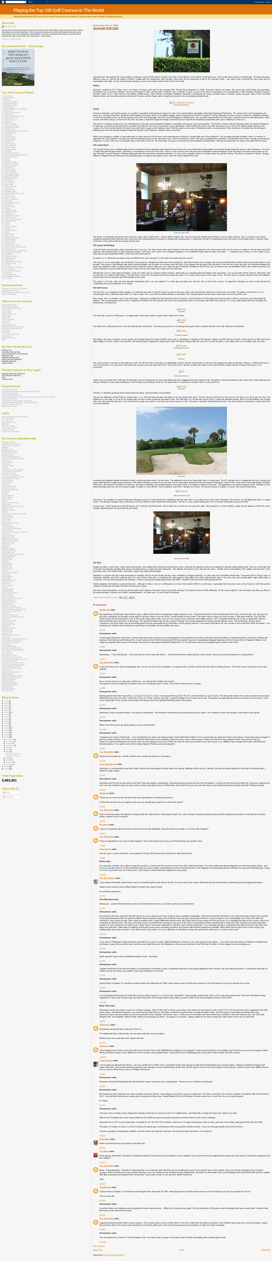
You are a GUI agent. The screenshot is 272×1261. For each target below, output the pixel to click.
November (10, 741)
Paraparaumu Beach (10, 573)
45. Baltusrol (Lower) (10, 177)
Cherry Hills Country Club (12, 471)
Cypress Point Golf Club (11, 395)
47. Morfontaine (8, 181)
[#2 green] (181, 309)
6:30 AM (102, 858)
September (10, 745)
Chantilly (5, 468)
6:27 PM (102, 908)
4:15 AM (102, 833)
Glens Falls (6, 317)
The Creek (6, 652)
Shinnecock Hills (8, 624)
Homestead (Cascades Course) (14, 514)
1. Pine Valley (7, 96)
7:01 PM (102, 821)
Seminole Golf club (9, 620)
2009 (6, 735)
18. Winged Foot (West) (11, 127)
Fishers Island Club (9, 406)
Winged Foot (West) (9, 685)
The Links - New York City (12, 404)
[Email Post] (120, 597)
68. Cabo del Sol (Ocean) (11, 219)
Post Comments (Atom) (114, 1255)
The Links (5, 323)
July (7, 747)
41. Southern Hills (9, 169)
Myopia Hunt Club (9, 325)
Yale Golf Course (8, 688)
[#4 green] (181, 320)
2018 (6, 714)
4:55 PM (102, 775)
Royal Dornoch (7, 595)
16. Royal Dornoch (9, 123)
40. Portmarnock (8, 168)
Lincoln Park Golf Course (11, 528)
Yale (3, 340)
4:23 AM (102, 845)
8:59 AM (102, 646)
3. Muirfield (6, 100)
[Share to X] (128, 597)
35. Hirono (6, 158)
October (9, 743)
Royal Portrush (7, 604)
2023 (6, 705)
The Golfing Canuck (9, 428)
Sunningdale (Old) (9, 646)
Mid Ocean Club (8, 543)
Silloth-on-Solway (8, 628)
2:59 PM (102, 630)
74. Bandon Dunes (9, 230)
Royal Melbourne (8, 600)
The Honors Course (9, 655)
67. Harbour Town (9, 217)
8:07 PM (102, 975)
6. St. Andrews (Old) (9, 105)
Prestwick (5, 584)
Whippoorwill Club (9, 338)
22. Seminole (7, 135)
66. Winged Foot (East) (10, 216)
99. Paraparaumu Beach (11, 276)
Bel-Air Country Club (10, 306)
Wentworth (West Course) (12, 677)
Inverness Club (7, 517)
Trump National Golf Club (11, 666)
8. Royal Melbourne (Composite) (14, 109)
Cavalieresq (105, 1187)
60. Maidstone (7, 204)
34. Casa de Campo (9, 157)
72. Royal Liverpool (9, 227)
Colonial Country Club (10, 475)
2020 (6, 710)
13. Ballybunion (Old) (10, 118)
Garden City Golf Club (10, 503)
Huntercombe (7, 515)
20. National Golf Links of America (15, 131)
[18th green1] (182, 491)
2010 (6, 732)
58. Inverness (7, 201)
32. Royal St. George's (10, 153)
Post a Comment (99, 1246)
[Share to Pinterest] (133, 597)
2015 (6, 721)
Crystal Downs (7, 480)
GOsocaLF (104, 1025)
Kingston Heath (8, 526)
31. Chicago (6, 151)
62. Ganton (6, 208)
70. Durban (6, 223)
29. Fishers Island (8, 147)
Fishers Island (7, 497)
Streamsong (6, 336)
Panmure (5, 571)
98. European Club (9, 274)
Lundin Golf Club (8, 536)
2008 (6, 737)
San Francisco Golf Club (11, 611)
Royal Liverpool (8, 596)
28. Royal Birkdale (9, 146)
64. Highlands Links (9, 212)
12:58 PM (102, 934)
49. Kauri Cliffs (7, 184)
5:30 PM (102, 1021)
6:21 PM (102, 1105)
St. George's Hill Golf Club (12, 641)
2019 (6, 712)
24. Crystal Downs (9, 138)
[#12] (181, 371)
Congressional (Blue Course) (13, 477)
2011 (6, 730)
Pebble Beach (7, 576)
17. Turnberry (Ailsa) (10, 125)
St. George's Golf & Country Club (14, 639)
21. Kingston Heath (9, 133)
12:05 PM (102, 1242)
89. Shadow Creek (9, 258)
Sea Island (6, 330)
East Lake (5, 492)
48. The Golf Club (8, 182)
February (9, 762)
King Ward (104, 1139)
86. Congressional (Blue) (11, 252)
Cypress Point (7, 482)
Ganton (5, 501)
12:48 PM (102, 1057)
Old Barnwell (7, 565)
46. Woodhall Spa (9, 179)
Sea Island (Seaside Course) (13, 617)
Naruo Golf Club (8, 552)
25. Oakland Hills (8, 140)
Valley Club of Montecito (11, 672)
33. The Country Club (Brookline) (14, 155)
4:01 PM (102, 760)
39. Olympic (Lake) (9, 166)
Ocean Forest (7, 563)
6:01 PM (102, 1215)
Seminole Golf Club (105, 28)
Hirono (4, 512)
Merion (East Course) (10, 541)
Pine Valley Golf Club (10, 393)
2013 (6, 726)
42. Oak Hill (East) (9, 171)
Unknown (104, 1046)
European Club (8, 495)
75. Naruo (5, 232)
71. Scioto (5, 225)
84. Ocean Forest (8, 249)
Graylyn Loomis (8, 429)
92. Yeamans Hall (8, 263)
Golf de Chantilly (8, 319)
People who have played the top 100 (16, 292)
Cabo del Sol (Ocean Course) (13, 458)
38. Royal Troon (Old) (10, 164)
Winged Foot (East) (9, 683)
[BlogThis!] (125, 597)
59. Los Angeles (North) (11, 203)
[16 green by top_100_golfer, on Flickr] (181, 474)
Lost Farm (5, 534)
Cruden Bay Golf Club (10, 479)
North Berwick (7, 558)
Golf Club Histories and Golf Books (15, 417)
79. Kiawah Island (9, 239)
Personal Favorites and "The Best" (15, 289)
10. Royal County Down (11, 112)
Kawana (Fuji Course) (10, 523)
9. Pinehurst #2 (7, 111)
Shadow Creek (7, 622)
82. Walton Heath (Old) (10, 245)
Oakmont (5, 561)
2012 (6, 728)
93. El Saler (6, 265)
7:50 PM (102, 688)
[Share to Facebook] (130, 597)
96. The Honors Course (11, 271)
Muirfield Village (8, 549)
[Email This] (122, 597)
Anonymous (105, 849)
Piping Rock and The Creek (12, 327)
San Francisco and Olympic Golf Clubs (16, 401)
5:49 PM (102, 1200)
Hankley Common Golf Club (12, 506)
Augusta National (8, 442)
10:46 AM (102, 1002)
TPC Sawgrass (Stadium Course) (14, 659)
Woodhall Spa (7, 687)
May (7, 751)
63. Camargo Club (9, 210)
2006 (6, 769)
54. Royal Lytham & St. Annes (13, 193)
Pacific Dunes (7, 569)
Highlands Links (8, 510)
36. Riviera (6, 160)
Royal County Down (9, 593)
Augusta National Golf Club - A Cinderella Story (20, 402)
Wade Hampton (8, 674)
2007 (6, 766)
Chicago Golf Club (9, 473)
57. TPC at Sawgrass (10, 199)
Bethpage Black (8, 455)
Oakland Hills (7, 560)
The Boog (104, 1151)
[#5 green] (181, 331)
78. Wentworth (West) (10, 238)
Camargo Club (7, 462)
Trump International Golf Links (13, 665)
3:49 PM (102, 1184)
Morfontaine (6, 545)
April (7, 758)
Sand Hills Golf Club (9, 390)
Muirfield (5, 547)
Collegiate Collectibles (10, 431)
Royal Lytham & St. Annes (12, 598)
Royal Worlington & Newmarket (14, 609)
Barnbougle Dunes (9, 305)
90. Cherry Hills (8, 260)
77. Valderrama (8, 236)
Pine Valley (6, 578)
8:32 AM (102, 1162)
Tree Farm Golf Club (9, 661)
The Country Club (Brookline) (13, 650)
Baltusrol (5, 447)
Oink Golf (5, 424)
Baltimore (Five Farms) (10, 445)
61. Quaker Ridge (8, 206)
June (8, 750)
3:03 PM (102, 1042)
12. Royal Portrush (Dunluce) (13, 116)
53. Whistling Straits (9, 192)
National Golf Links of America (13, 554)
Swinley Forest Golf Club (11, 648)
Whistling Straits (8, 681)
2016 (6, 719)
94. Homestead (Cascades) (12, 267)
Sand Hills (6, 613)
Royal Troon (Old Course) (12, 607)
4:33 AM (102, 1135)
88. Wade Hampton (9, 256)
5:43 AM (102, 961)
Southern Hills (7, 631)
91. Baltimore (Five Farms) (12, 262)
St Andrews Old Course (11, 635)
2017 (6, 717)
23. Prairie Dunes (8, 136)
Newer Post (98, 1250)
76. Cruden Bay (8, 234)
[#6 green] (181, 354)
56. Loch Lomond (8, 197)
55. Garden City (8, 195)
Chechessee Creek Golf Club (13, 469)
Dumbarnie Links (8, 488)
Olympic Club (7, 567)
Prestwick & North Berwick (12, 329)
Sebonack (6, 332)
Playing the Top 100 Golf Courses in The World (59, 10)
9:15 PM (102, 705)
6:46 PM (102, 1148)
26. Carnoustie (7, 142)
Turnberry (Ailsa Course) (11, 668)
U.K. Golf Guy (7, 420)
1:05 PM (102, 717)
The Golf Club (7, 654)
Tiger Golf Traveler (9, 422)
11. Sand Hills (7, 114)
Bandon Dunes (7, 449)
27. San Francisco (9, 144)
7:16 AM (102, 659)
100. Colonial (7, 278)
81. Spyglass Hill (8, 243)
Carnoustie (6, 464)
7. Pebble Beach (8, 107)
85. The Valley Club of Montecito (14, 250)
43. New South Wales (10, 173)
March (8, 760)
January (9, 764)
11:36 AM (102, 789)
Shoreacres (6, 626)
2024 (6, 703)
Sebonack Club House (13, 754)
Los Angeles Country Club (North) (15, 532)
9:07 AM (102, 748)
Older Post (265, 1250)
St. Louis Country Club (10, 334)
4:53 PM (102, 673)
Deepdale (5, 484)
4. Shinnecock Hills (9, 101)
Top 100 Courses (8, 426)
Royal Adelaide (8, 589)
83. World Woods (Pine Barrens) (14, 247)
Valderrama (6, 670)
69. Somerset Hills (9, 221)
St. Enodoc (6, 637)
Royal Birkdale (7, 591)
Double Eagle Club (9, 314)
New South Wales (9, 556)
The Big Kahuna (107, 878)
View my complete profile (11, 39)
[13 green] (181, 386)
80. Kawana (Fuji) (8, 241)
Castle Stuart (7, 312)
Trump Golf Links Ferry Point (13, 663)
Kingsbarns (6, 525)
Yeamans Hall (7, 690)
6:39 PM (102, 806)
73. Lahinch (6, 228)
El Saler (5, 493)
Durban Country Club (10, 490)
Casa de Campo (8, 466)
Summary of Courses (10, 290)
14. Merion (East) (8, 120)
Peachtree (6, 574)
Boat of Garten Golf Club (11, 308)
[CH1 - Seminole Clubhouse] (181, 102)
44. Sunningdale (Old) (10, 175)
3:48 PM (102, 987)
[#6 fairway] (181, 346)
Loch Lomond (7, 530)
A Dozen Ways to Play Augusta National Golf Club (21, 391)
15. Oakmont (7, 122)
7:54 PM (102, 948)
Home (181, 1250)
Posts (7, 793)
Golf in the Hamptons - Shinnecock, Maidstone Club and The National (28, 397)
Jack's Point (6, 321)
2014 (6, 723)
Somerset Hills (7, 630)
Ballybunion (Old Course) (11, 444)
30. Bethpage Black (9, 149)
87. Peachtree (7, 254)
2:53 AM (102, 1229)
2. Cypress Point (8, 98)
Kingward (104, 793)
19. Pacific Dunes (8, 129)
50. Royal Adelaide (9, 186)
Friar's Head (6, 316)
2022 (6, 708)
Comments (9, 797)
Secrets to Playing (9, 294)
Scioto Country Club (9, 615)
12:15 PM (102, 874)
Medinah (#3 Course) (10, 539)
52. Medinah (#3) (8, 190)
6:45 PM (102, 896)
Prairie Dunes (7, 582)
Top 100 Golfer (106, 662)
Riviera (4, 587)
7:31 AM (102, 1074)
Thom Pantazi (106, 1060)
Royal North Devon (9, 602)
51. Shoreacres (8, 188)
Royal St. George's (9, 606)
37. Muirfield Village (9, 162)
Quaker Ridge (7, 585)
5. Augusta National (9, 103)
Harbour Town (7, 508)
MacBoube (104, 610)
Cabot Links (6, 310)
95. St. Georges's (8, 269)
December (10, 739)
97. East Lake (7, 273)
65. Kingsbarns (7, 214)
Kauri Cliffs (6, 521)
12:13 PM (102, 729)
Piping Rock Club (8, 580)
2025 (6, 701)
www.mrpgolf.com (108, 764)
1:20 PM (102, 1086)
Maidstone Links (8, 538)
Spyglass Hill (7, 633)
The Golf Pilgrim (8, 418)
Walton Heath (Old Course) (12, 676)
